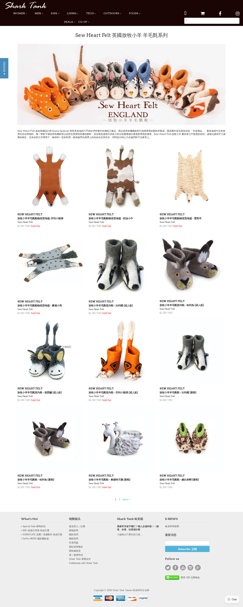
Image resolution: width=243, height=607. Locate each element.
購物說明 (73, 530)
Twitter (168, 567)
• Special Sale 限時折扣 (33, 526)
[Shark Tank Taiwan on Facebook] (220, 13)
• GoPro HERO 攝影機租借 (35, 538)
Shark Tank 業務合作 (80, 559)
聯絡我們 (73, 538)
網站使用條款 (76, 546)
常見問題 (73, 542)
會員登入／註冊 (77, 526)
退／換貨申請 (76, 555)
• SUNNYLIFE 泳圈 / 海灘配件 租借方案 (41, 534)
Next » (126, 499)
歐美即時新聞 (172, 526)
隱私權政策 (75, 550)
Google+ (198, 567)
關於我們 (73, 534)
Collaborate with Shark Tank (83, 563)
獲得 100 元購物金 (189, 577)
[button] (4, 68)
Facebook (175, 567)
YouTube (183, 567)
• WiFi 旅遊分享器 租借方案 (35, 530)
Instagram (190, 567)
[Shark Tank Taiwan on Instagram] (237, 13)
